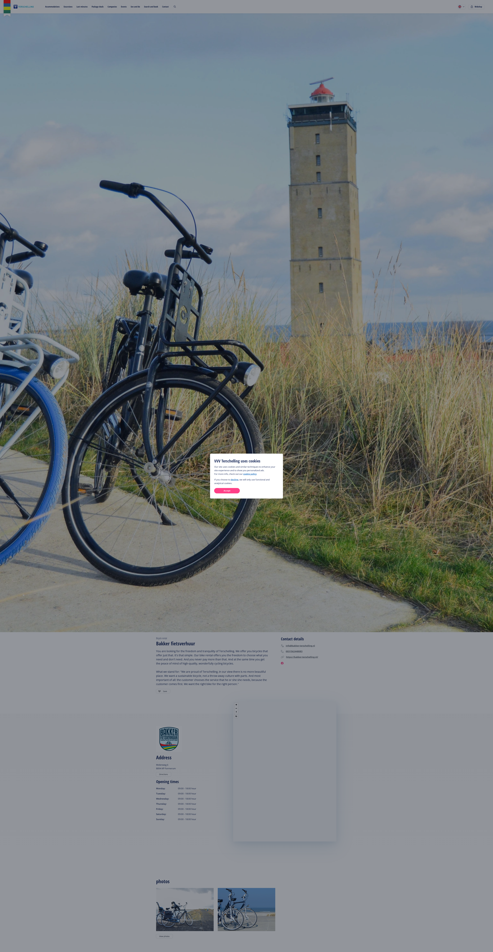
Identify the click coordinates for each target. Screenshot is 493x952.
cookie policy (250, 473)
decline (234, 479)
